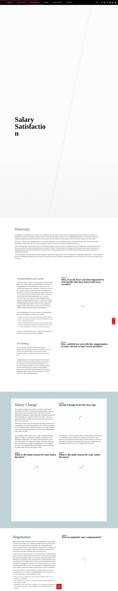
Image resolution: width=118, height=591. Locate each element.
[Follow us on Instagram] (110, 2)
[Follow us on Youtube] (115, 2)
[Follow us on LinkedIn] (104, 2)
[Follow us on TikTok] (113, 2)
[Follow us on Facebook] (102, 2)
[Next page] (113, 319)
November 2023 (21, 298)
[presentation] (59, 109)
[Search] (96, 2)
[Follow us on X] (107, 2)
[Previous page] (113, 323)
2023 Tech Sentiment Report (24, 554)
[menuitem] (9, 2)
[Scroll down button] (59, 586)
